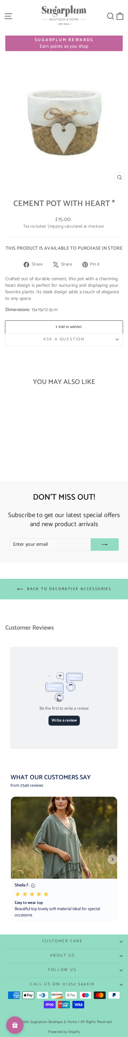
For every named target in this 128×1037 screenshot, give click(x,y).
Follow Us (62, 970)
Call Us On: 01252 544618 (62, 984)
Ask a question (64, 339)
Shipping (55, 226)
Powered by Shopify (64, 1032)
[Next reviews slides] (112, 859)
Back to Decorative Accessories (68, 589)
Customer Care (62, 941)
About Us (62, 955)
